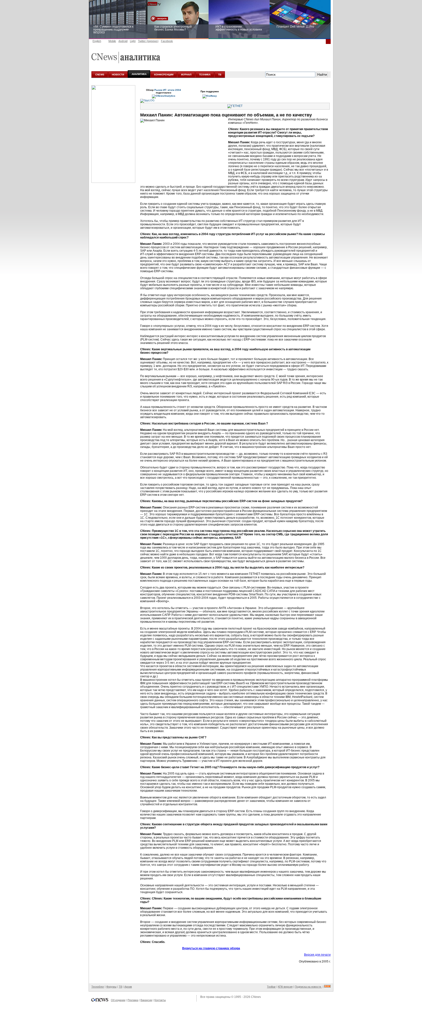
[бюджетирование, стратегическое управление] (113, 182)
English (97, 41)
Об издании (118, 1000)
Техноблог (97, 986)
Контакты (160, 1000)
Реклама (132, 1000)
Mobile (112, 41)
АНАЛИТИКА (139, 74)
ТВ (219, 74)
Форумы (111, 986)
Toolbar (271, 986)
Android (122, 41)
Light (133, 41)
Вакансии (146, 1000)
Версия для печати (317, 954)
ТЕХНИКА (205, 74)
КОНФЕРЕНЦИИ (163, 74)
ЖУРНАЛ (186, 74)
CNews (256, 997)
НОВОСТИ (118, 74)
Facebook (167, 41)
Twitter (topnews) (148, 41)
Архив (128, 986)
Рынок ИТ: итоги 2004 (167, 90)
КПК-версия (285, 986)
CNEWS (99, 74)
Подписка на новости (308, 986)
